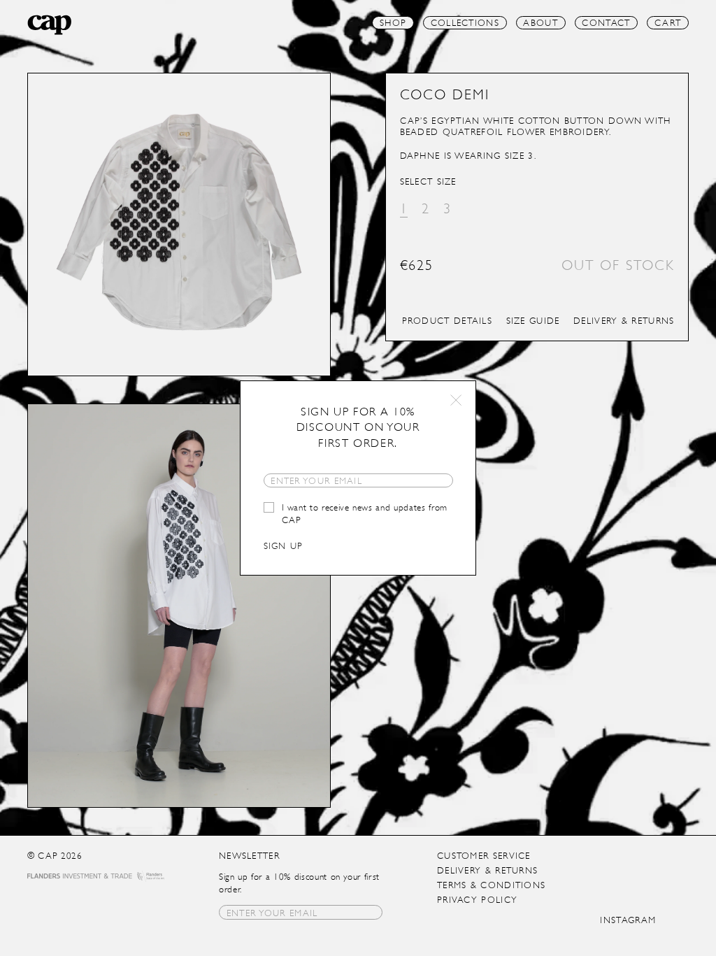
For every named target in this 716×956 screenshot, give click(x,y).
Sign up (283, 545)
